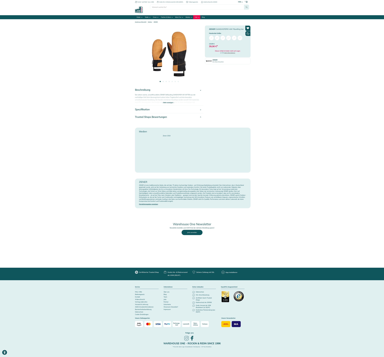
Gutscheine (167, 303)
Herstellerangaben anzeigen (148, 203)
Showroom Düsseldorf (171, 306)
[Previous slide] (139, 54)
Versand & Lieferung (141, 303)
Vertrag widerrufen (141, 301)
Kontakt (137, 296)
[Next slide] (200, 54)
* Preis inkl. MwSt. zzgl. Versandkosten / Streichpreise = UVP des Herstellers (192, 345)
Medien (143, 130)
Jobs (165, 298)
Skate (147, 16)
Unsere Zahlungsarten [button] (142, 317)
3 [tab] (166, 81)
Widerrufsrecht (140, 298)
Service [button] (137, 286)
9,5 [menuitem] (229, 37)
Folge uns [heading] (189, 332)
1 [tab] (160, 81)
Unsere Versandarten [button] (228, 317)
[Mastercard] (148, 323)
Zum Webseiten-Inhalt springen (10, 1)
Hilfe (240, 2)
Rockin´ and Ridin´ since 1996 (146, 2)
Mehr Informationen (229, 52)
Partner (166, 301)
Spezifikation (142, 108)
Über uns (166, 291)
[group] (147, 271)
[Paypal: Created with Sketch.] (167, 323)
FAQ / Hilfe (138, 291)
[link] (186, 339)
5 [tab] (172, 81)
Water (138, 16)
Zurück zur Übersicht (140, 21)
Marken (188, 16)
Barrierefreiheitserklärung (143, 308)
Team (165, 296)
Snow (155, 16)
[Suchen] (246, 7)
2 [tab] (163, 81)
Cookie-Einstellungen (141, 313)
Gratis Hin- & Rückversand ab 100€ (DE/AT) (171, 2)
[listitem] (204, 291)
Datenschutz (139, 311)
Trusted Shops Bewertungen (151, 115)
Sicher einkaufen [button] (197, 286)
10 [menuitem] (234, 37)
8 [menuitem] (211, 37)
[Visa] (158, 323)
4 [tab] (169, 81)
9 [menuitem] (222, 37)
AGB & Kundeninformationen (144, 306)
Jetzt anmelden (192, 231)
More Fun (178, 16)
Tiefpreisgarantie (193, 2)
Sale (196, 16)
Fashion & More (166, 16)
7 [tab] (178, 81)
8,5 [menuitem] (217, 37)
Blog (203, 16)
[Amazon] (139, 323)
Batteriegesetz (139, 293)
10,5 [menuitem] (240, 37)
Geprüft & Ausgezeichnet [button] (229, 286)
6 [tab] (175, 81)
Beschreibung (142, 88)
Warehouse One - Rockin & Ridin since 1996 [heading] (192, 342)
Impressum (167, 308)
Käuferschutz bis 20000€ (210, 2)
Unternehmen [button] (168, 286)
